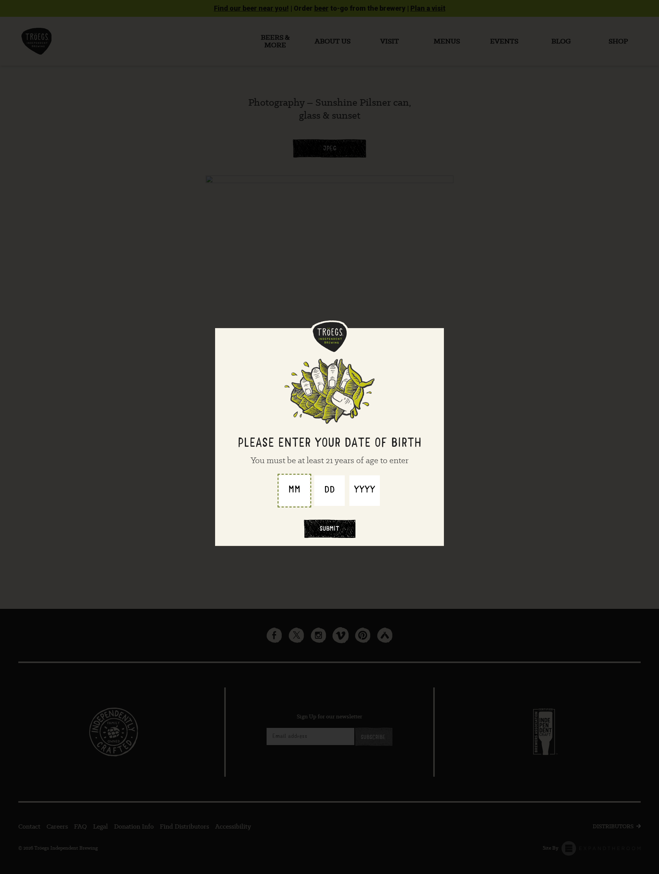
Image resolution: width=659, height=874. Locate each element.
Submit (329, 529)
